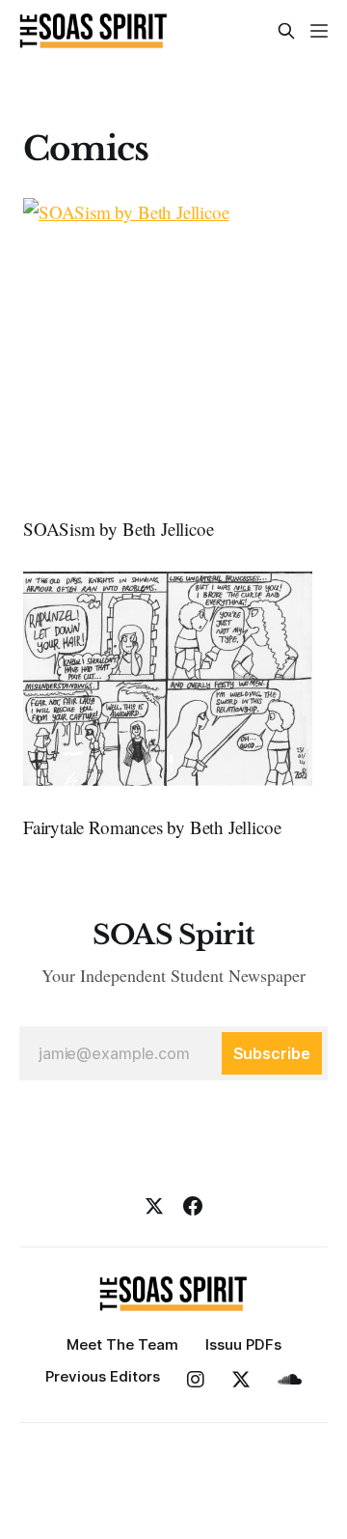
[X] (154, 1206)
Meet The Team (122, 1344)
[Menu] (319, 30)
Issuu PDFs (243, 1344)
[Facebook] (192, 1206)
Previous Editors (102, 1376)
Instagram (195, 1379)
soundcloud (290, 1379)
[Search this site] (286, 30)
